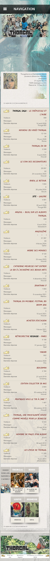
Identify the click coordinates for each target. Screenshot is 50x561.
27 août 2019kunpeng (41, 378)
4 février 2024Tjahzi (41, 245)
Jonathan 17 (40, 285)
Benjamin (41, 368)
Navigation (24, 9)
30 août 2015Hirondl (41, 444)
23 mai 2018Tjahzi (41, 428)
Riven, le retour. (38, 181)
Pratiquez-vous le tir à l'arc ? (30, 399)
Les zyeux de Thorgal (35, 450)
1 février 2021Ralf (41, 330)
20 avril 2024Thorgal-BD (41, 206)
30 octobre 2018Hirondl (40, 393)
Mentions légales (20, 556)
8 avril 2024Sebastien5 (42, 226)
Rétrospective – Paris (30, 336)
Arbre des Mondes (36, 250)
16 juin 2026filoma (41, 140)
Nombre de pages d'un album (31, 434)
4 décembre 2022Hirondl (39, 280)
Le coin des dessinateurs (33, 161)
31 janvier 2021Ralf (40, 346)
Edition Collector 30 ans (33, 383)
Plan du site (9, 556)
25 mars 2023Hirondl (41, 260)
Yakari (43, 352)
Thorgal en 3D (39, 146)
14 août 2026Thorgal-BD (41, 124)
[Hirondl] (10, 81)
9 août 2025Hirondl (41, 156)
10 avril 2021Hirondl (41, 315)
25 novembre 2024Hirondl (39, 175)
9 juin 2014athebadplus (41, 460)
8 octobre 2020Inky (40, 362)
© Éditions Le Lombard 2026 (35, 556)
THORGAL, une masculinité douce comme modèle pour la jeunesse (29, 416)
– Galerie (39, 196)
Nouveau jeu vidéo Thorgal (32, 130)
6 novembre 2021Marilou (39, 295)
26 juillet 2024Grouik (41, 190)
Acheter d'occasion (36, 320)
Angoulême (40, 231)
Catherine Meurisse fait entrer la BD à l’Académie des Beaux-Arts (28, 268)
